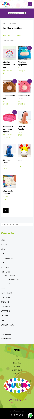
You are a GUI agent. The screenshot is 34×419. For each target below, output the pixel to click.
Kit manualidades (6, 297)
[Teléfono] (20, 415)
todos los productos (6, 339)
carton (3, 240)
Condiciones (17, 373)
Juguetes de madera (6, 293)
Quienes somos (17, 363)
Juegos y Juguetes (5, 272)
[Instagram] (14, 415)
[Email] (17, 415)
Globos (2, 253)
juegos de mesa (5, 267)
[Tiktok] (22, 415)
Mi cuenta (17, 366)
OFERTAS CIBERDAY (5, 311)
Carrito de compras (17, 370)
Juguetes (3, 288)
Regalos (3, 320)
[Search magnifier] (25, 13)
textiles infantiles (6, 334)
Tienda (17, 359)
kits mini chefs (5, 302)
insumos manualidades (7, 258)
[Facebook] (11, 415)
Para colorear (5, 316)
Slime (2, 329)
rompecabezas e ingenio (7, 325)
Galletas (3, 249)
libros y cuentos (5, 306)
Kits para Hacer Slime (13, 279)
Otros (8, 283)
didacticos (4, 244)
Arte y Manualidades (11, 275)
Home (17, 356)
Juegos (2, 262)
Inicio (4, 23)
